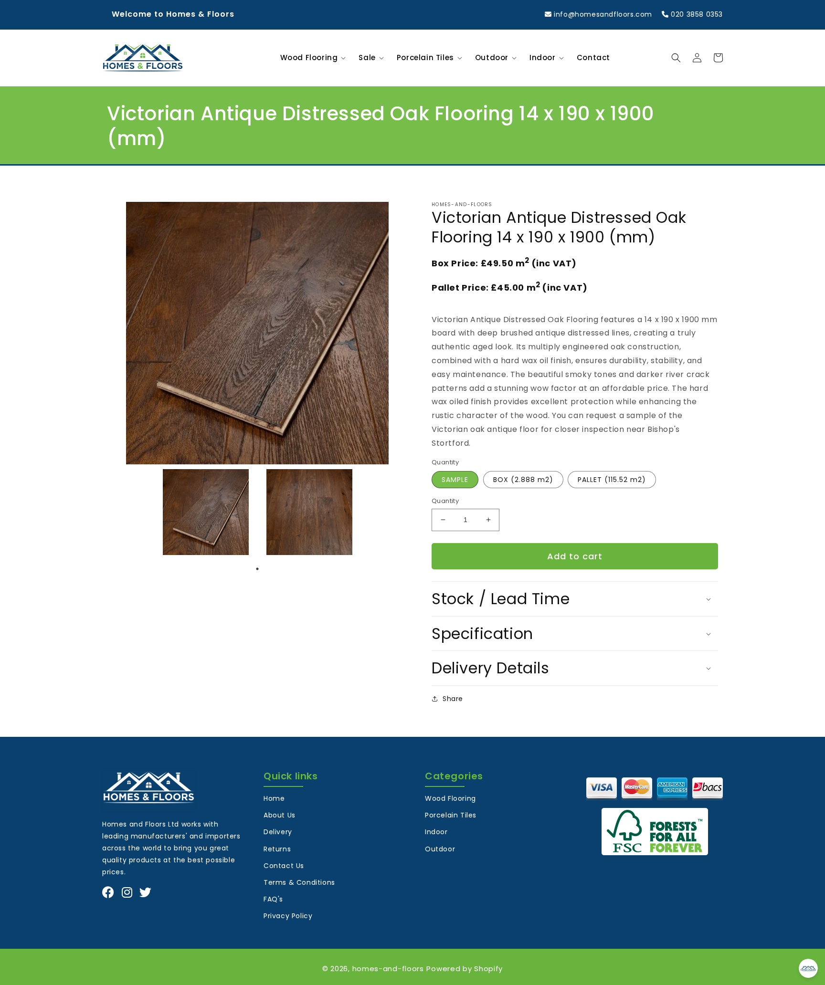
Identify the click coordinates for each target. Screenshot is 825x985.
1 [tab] (257, 569)
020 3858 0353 (696, 14)
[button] (311, 57)
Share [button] (453, 698)
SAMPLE (455, 479)
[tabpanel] (205, 512)
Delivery (278, 832)
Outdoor (440, 849)
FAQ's (273, 899)
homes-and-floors (388, 969)
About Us (280, 815)
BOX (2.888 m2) (523, 479)
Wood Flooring (450, 798)
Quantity (445, 500)
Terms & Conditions (299, 882)
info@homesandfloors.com (602, 14)
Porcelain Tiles (450, 815)
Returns (277, 849)
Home (274, 798)
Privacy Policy (288, 916)
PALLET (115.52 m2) (612, 479)
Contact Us (284, 865)
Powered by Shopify (464, 969)
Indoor (436, 832)
